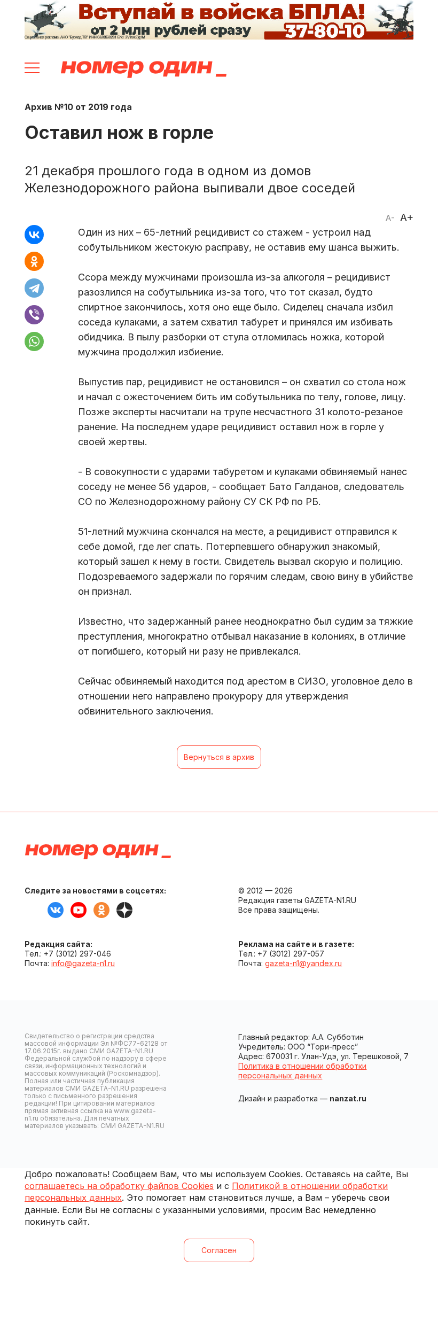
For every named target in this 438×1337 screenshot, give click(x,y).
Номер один (143, 69)
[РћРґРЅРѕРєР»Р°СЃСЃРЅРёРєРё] (34, 261)
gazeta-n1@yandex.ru (303, 963)
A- (390, 218)
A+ (406, 217)
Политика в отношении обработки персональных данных (302, 1070)
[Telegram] (34, 288)
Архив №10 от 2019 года (78, 107)
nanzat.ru (348, 1098)
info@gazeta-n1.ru (83, 963)
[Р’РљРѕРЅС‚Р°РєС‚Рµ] (34, 234)
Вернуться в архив (219, 756)
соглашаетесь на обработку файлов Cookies (119, 1185)
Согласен (219, 1250)
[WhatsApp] (34, 341)
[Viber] (34, 314)
